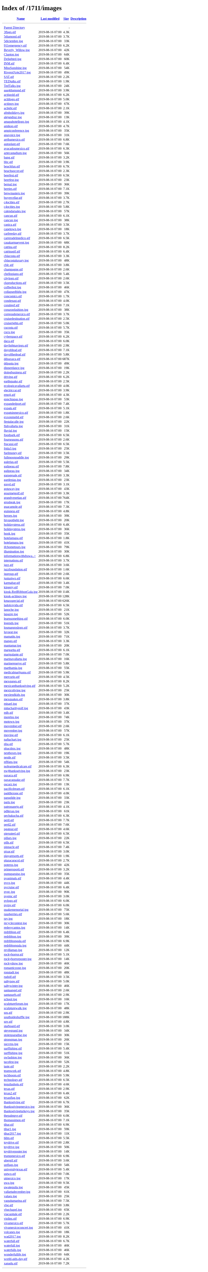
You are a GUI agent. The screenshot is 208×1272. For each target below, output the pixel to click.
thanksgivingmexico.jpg (19, 1106)
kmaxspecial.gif (14, 600)
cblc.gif (8, 265)
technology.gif (13, 1080)
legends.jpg (11, 623)
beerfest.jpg (11, 180)
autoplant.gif (12, 144)
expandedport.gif (15, 403)
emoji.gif (9, 394)
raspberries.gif (13, 914)
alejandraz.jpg (13, 117)
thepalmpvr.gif (13, 1115)
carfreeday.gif (12, 233)
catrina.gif (10, 247)
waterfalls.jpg (12, 1250)
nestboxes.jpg (12, 753)
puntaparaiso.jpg (14, 874)
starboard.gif (12, 1026)
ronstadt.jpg (11, 972)
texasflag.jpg (12, 1097)
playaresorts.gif (13, 856)
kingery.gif (11, 587)
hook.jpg (9, 533)
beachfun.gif (12, 166)
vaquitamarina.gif (15, 1200)
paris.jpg (9, 802)
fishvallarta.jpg (13, 426)
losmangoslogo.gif (15, 627)
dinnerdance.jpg (14, 368)
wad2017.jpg (12, 1236)
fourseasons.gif (13, 439)
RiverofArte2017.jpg (17, 72)
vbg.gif (8, 1205)
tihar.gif (9, 1124)
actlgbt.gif (10, 108)
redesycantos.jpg (14, 927)
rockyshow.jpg (13, 963)
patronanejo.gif (13, 806)
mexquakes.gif (13, 699)
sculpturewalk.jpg (15, 1008)
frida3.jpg (10, 448)
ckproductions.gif (15, 283)
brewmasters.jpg (14, 193)
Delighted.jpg (12, 59)
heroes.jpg (10, 515)
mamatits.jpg (12, 636)
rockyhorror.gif (13, 954)
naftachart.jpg (12, 739)
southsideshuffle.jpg (16, 1017)
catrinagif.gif (12, 251)
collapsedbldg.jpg (15, 291)
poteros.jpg (11, 865)
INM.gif (9, 63)
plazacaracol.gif (14, 860)
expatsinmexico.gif (16, 412)
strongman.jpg (13, 1039)
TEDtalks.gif (12, 81)
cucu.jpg (9, 332)
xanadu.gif (10, 1263)
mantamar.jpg (12, 645)
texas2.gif (10, 1093)
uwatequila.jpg (13, 1187)
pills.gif (8, 842)
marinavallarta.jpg (15, 659)
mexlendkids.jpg (14, 694)
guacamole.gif (13, 506)
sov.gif (8, 1021)
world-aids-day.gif (15, 1259)
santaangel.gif (13, 990)
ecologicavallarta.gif (17, 386)
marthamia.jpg (13, 668)
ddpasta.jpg (11, 363)
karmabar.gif (12, 583)
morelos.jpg (11, 717)
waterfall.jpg (12, 1245)
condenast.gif (12, 300)
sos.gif (8, 1012)
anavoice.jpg (12, 135)
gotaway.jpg (12, 488)
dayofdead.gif (13, 350)
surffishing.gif (13, 1048)
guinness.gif (11, 511)
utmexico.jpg (12, 1178)
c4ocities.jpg (12, 206)
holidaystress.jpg (14, 529)
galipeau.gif (11, 466)
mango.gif (10, 641)
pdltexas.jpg (11, 811)
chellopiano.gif (13, 274)
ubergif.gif (10, 1160)
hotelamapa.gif (13, 538)
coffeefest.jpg (12, 287)
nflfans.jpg (10, 762)
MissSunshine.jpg (15, 68)
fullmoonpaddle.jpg (16, 457)
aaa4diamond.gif (14, 90)
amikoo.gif (11, 126)
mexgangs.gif (12, 681)
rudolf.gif (10, 977)
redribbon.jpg (12, 936)
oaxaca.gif (10, 775)
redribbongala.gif (15, 941)
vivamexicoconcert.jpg (18, 1227)
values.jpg (10, 1196)
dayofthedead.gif (14, 354)
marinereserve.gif (15, 663)
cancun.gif (10, 215)
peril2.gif (9, 824)
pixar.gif (9, 851)
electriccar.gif (12, 390)
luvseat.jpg (11, 632)
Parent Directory (14, 27)
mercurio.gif (12, 677)
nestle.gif (9, 757)
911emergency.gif (15, 45)
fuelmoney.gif (13, 453)
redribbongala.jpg (15, 945)
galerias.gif (11, 462)
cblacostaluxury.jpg (16, 260)
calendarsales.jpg (15, 211)
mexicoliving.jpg (14, 690)
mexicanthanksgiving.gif (19, 685)
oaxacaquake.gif (14, 780)
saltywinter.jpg (13, 985)
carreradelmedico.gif (17, 238)
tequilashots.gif (13, 1084)
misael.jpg (10, 703)
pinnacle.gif (11, 847)
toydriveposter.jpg (15, 1151)
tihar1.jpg (10, 1129)
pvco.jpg (9, 882)
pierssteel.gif (12, 833)
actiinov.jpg (11, 103)
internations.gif (13, 560)
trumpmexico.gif (14, 1156)
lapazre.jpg (11, 614)
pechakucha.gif (13, 815)
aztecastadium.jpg (15, 153)
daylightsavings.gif (16, 345)
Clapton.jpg (11, 54)
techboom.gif (12, 1075)
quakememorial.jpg (16, 909)
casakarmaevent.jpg (16, 242)
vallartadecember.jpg (17, 1191)
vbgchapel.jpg (13, 1209)
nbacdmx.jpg (12, 748)
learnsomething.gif (16, 618)
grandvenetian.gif (15, 497)
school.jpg (10, 999)
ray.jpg (8, 918)
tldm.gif (9, 1138)
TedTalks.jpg (12, 86)
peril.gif (9, 820)
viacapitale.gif (13, 1214)
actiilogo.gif (11, 99)
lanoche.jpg (11, 609)
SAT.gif (9, 77)
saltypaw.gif (11, 981)
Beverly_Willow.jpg (17, 50)
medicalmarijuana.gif (17, 672)
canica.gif (10, 224)
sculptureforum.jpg (16, 1003)
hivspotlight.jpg (14, 520)
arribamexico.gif (14, 139)
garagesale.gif (13, 475)
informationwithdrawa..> (20, 556)
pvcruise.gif (11, 887)
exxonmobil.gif (13, 417)
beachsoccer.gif (14, 171)
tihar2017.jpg (12, 1133)
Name (21, 18)
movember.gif (13, 726)
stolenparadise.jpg (15, 1035)
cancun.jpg (11, 220)
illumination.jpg (14, 551)
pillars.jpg (10, 838)
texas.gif (9, 1088)
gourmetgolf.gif (14, 493)
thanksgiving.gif (14, 1102)
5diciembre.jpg (13, 41)
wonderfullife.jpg (15, 1254)
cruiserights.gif (13, 323)
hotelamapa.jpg (13, 542)
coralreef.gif (11, 305)
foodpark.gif (12, 435)
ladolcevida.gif (13, 605)
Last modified (50, 18)
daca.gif (9, 341)
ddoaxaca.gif (12, 359)
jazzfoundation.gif (15, 569)
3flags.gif (10, 32)
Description (78, 18)
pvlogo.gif (10, 900)
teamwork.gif (12, 1071)
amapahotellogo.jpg (16, 121)
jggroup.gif (11, 574)
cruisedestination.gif (16, 318)
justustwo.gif (12, 578)
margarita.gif (12, 650)
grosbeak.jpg (12, 502)
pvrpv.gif (9, 905)
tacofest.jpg (11, 1062)
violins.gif (10, 1218)
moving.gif (11, 735)
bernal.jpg (10, 184)
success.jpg (11, 1044)
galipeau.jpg (12, 471)
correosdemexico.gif (17, 314)
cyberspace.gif (13, 336)
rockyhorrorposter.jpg (17, 959)
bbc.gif (8, 162)
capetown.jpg (12, 229)
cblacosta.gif (12, 256)
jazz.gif (8, 565)
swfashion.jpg (13, 1057)
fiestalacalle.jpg (14, 421)
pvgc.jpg (9, 891)
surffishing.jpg (13, 1053)
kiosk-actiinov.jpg (15, 596)
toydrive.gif (11, 1142)
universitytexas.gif (15, 1169)
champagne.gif (13, 269)
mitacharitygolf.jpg (16, 708)
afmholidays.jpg (14, 112)
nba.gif (8, 744)
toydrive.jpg (11, 1147)
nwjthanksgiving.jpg (17, 771)
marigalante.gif (13, 654)
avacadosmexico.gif (16, 148)
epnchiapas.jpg (13, 399)
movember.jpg (13, 730)
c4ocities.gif (11, 202)
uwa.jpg (9, 1182)
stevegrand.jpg (13, 1030)
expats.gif (10, 408)
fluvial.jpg (10, 430)
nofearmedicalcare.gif (17, 766)
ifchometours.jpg (14, 547)
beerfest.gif (11, 175)
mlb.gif (8, 712)
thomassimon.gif (14, 1120)
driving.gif (10, 377)
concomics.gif (13, 296)
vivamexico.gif (13, 1223)
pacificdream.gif (14, 788)
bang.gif (9, 157)
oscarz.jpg (10, 784)
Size (66, 18)
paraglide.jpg (12, 797)
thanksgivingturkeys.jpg (19, 1111)
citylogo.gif (11, 278)
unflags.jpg (11, 1165)
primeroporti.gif (14, 869)
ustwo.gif (10, 1174)
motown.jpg (11, 721)
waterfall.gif (11, 1241)
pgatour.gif (11, 829)
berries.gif (10, 188)
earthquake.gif (13, 381)
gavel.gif (9, 484)
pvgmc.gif (10, 896)
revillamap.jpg (13, 950)
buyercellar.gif (13, 197)
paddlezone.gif (13, 793)
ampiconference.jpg (16, 130)
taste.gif (9, 1066)
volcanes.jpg (12, 1232)
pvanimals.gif (12, 878)
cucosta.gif (11, 327)
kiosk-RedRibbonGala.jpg (21, 591)
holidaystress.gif (14, 524)
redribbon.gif (12, 932)
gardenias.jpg (12, 480)
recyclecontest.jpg (15, 923)
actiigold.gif (11, 94)
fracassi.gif (11, 444)
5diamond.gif (12, 36)
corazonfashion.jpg (16, 309)
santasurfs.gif (12, 994)
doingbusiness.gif (15, 372)
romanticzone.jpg (15, 968)
